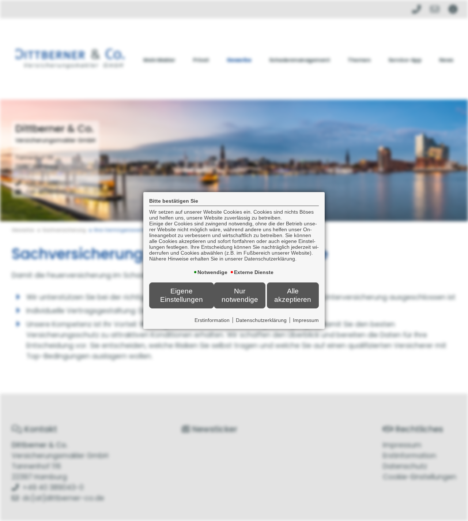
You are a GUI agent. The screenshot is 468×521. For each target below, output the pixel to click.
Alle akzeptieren (292, 295)
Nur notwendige (240, 295)
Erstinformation (212, 320)
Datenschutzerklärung (261, 320)
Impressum (306, 320)
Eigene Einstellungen (181, 295)
